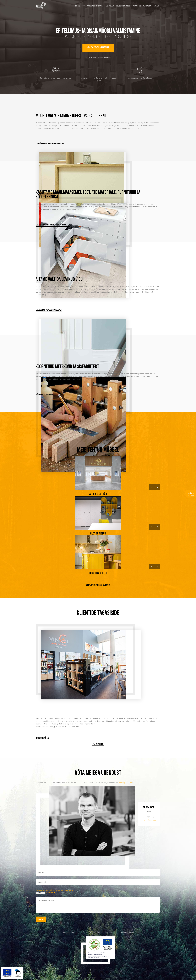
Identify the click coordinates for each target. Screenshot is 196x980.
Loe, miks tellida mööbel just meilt (98, 57)
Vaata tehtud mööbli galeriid (98, 585)
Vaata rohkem (98, 744)
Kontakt (157, 6)
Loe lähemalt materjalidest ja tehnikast (52, 225)
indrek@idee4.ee (125, 783)
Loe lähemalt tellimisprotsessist (50, 144)
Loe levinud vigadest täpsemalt (49, 310)
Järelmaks (147, 6)
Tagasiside (136, 6)
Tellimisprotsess (123, 6)
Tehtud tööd (79, 6)
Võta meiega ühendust (45, 394)
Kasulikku (110, 6)
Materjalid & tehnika (95, 6)
